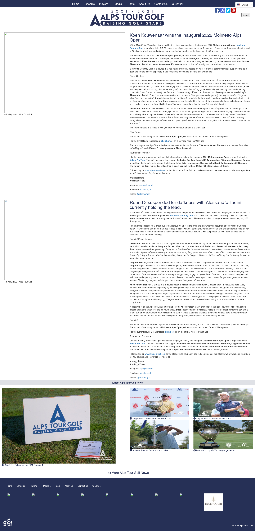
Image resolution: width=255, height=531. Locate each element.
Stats (132, 4)
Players (104, 4)
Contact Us (160, 4)
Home (75, 4)
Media (119, 4)
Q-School (177, 4)
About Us (144, 4)
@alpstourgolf (146, 185)
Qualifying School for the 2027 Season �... (24, 465)
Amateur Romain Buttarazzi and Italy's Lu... (152, 450)
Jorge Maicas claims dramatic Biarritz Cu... (152, 418)
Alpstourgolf (145, 189)
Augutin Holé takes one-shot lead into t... (215, 418)
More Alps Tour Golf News (130, 472)
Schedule (89, 4)
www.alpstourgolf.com (155, 170)
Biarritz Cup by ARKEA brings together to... (216, 450)
